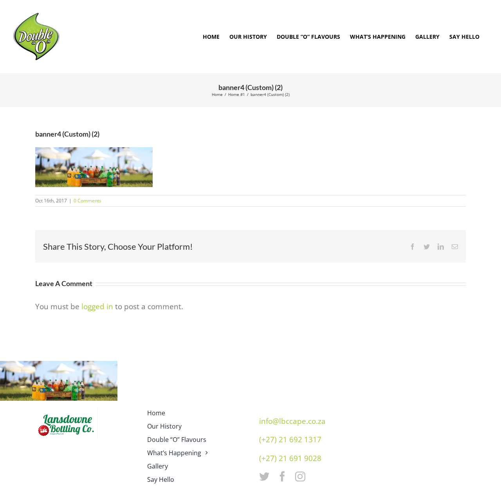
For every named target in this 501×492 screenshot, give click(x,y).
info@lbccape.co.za (292, 421)
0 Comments (87, 200)
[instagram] (300, 476)
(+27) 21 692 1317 (290, 439)
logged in (97, 306)
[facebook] (282, 476)
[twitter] (264, 476)
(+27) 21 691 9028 (290, 458)
